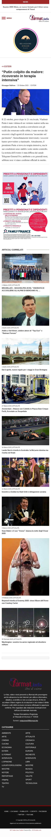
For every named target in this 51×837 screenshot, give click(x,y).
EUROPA (29, 751)
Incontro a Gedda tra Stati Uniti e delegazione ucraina (24, 492)
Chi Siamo (14, 811)
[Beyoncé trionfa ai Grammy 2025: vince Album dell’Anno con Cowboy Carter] (25, 567)
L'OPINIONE (7, 762)
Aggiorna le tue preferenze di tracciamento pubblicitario (25, 823)
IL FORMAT (6, 755)
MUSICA (29, 769)
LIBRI (28, 762)
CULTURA (30, 744)
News (25, 2)
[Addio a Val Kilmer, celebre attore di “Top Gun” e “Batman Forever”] (25, 310)
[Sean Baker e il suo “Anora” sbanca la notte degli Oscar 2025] (25, 511)
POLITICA (30, 772)
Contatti (33, 811)
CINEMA (5, 740)
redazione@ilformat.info (29, 721)
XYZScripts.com (36, 830)
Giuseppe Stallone (8, 85)
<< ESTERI (6, 66)
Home (6, 811)
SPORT (29, 780)
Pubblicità (24, 811)
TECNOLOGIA (31, 783)
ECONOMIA (7, 747)
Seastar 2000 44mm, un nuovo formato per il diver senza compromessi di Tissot (25, 8)
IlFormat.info (31, 820)
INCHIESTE (30, 755)
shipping (5, 780)
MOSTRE (29, 765)
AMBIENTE (6, 733)
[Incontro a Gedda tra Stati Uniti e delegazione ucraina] (25, 472)
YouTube (29, 815)
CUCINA (5, 744)
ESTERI (33, 85)
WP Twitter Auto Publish (16, 830)
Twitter (21, 815)
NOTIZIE (5, 772)
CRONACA (30, 740)
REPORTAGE (7, 776)
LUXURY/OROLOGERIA (12, 765)
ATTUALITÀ (16, 285)
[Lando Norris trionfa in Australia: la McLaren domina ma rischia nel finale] (25, 430)
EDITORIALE (31, 747)
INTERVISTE (31, 758)
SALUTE (29, 776)
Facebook (43, 811)
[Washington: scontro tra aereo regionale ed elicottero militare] (25, 622)
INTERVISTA (7, 758)
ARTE (28, 733)
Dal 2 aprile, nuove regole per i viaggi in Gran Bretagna (24, 370)
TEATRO (5, 783)
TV (3, 787)
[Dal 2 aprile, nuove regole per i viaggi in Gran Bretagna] (25, 351)
